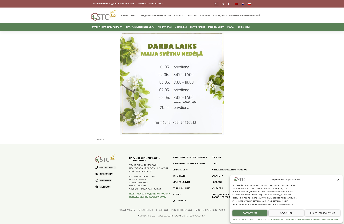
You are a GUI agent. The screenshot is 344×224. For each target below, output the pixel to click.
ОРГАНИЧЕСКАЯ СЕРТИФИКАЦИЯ (106, 27)
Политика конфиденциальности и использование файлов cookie (258, 219)
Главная (124, 15)
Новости (192, 15)
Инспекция (181, 27)
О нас (134, 15)
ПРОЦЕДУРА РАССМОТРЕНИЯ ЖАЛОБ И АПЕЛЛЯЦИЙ (236, 15)
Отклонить (286, 213)
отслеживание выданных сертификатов (113, 4)
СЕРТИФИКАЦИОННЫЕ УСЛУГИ (140, 27)
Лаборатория (165, 27)
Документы (244, 27)
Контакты (205, 15)
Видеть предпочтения (322, 213)
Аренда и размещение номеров (155, 15)
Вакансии (179, 15)
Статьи (230, 27)
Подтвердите (250, 213)
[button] (338, 179)
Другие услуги (197, 27)
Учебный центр (216, 27)
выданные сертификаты (150, 4)
